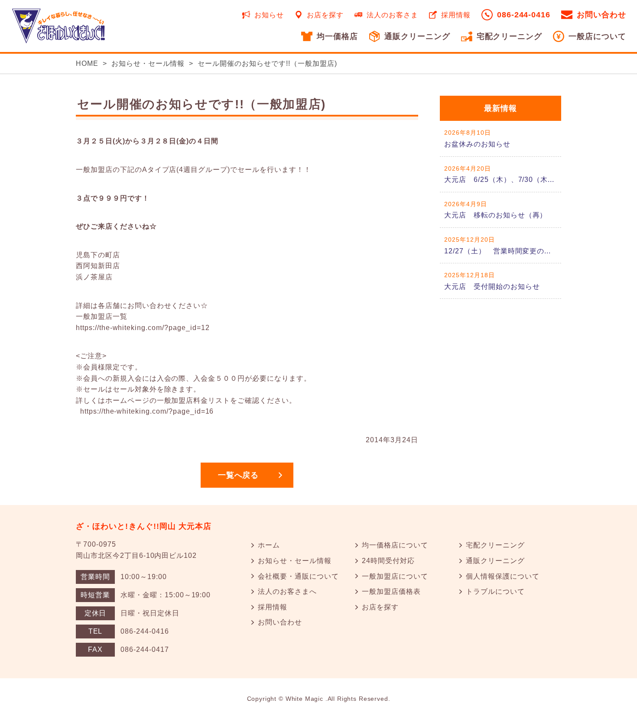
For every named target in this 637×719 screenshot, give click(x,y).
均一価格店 (337, 36)
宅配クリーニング (510, 36)
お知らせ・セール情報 (148, 63)
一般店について (597, 36)
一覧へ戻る (238, 475)
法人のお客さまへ (287, 591)
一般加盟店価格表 (391, 591)
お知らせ (269, 15)
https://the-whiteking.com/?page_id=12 (143, 327)
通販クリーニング (417, 36)
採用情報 (456, 15)
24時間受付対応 (388, 560)
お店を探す (325, 15)
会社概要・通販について (298, 576)
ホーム (269, 545)
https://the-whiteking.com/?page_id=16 (147, 411)
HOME (87, 63)
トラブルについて (495, 591)
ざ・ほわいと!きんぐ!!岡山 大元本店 (144, 526)
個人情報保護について (503, 576)
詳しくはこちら (500, 138)
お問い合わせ (601, 14)
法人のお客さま (392, 15)
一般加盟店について (395, 576)
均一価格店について (395, 545)
